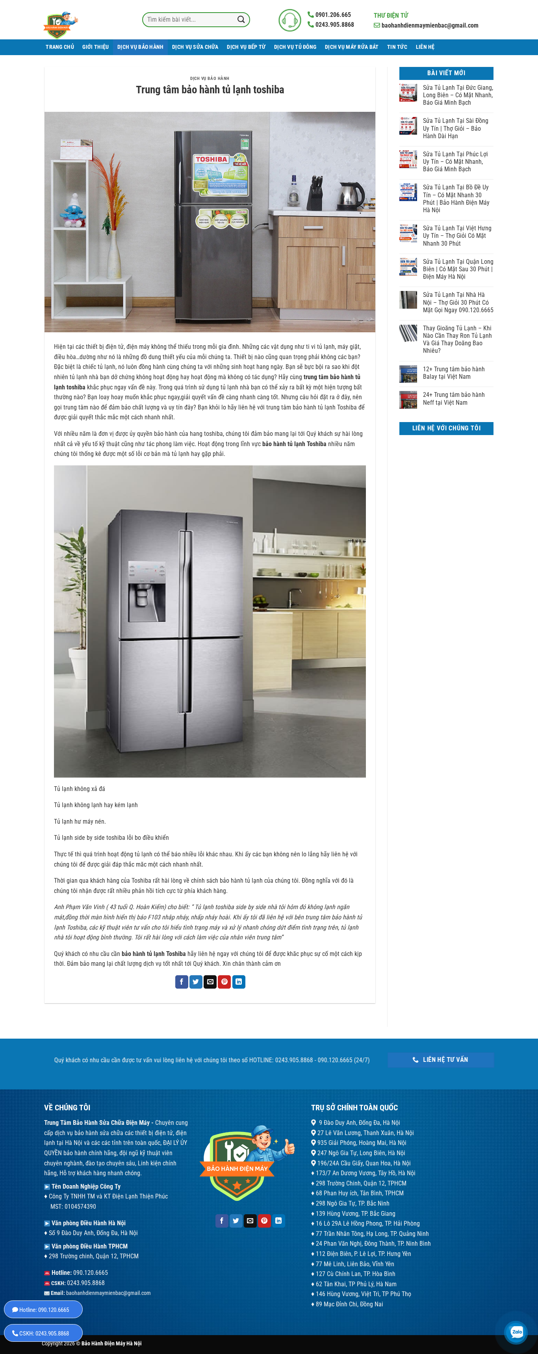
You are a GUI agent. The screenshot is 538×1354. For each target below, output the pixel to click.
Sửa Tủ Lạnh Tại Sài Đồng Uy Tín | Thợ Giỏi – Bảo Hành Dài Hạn (455, 128)
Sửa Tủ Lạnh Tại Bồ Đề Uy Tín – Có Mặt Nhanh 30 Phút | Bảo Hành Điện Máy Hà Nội (456, 198)
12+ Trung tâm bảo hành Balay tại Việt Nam (454, 372)
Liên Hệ (425, 47)
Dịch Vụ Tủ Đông (295, 47)
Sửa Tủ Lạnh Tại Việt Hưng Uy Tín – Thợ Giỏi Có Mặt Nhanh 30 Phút (457, 235)
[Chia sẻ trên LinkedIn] (238, 982)
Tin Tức (397, 47)
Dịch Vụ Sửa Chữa (195, 47)
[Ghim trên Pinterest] (224, 982)
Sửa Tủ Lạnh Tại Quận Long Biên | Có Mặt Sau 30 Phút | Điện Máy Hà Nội (458, 269)
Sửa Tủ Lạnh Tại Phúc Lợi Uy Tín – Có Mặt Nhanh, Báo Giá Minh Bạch (455, 161)
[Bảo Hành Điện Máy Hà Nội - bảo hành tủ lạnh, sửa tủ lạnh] (76, 19)
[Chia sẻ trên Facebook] (181, 982)
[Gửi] (241, 19)
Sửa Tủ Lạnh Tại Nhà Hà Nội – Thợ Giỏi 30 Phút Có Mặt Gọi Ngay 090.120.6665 (458, 302)
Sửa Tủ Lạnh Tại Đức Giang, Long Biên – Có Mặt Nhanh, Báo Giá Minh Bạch (458, 95)
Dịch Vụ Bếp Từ (246, 47)
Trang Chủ (60, 47)
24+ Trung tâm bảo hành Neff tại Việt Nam (454, 398)
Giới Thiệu (95, 47)
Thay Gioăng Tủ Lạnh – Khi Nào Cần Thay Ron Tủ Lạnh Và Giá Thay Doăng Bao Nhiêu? (457, 339)
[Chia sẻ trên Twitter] (195, 982)
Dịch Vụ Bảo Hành (140, 47)
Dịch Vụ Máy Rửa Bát (351, 47)
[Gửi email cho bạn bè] (210, 982)
